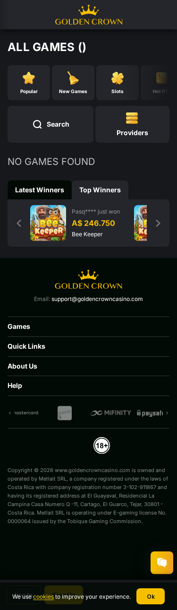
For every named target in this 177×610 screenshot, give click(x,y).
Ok (151, 596)
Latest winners (39, 190)
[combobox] (132, 124)
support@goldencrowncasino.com (97, 298)
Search (58, 124)
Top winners (100, 190)
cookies (43, 596)
